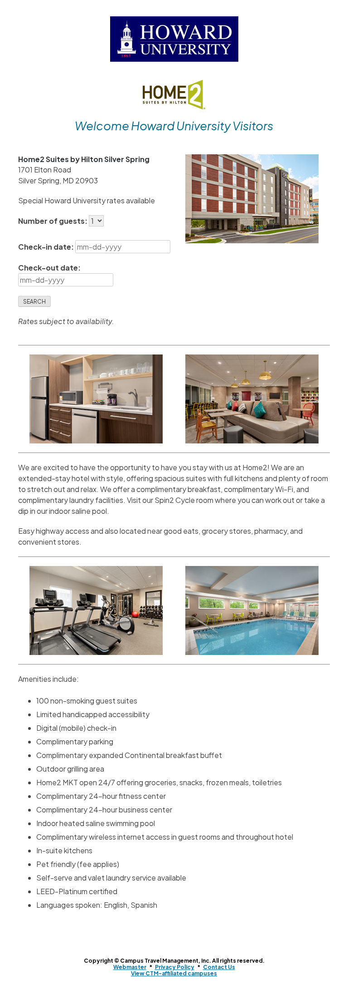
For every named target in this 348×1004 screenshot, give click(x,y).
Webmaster (129, 967)
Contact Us (219, 967)
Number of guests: (53, 221)
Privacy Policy (174, 967)
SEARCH (34, 301)
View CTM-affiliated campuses (174, 973)
